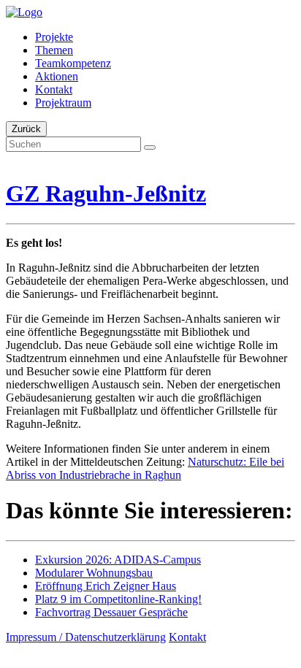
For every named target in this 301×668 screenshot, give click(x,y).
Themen (54, 50)
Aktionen (56, 76)
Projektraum (63, 102)
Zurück (26, 128)
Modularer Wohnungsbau (94, 573)
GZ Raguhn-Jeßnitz (106, 193)
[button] (150, 147)
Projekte (54, 37)
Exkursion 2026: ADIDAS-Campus (118, 559)
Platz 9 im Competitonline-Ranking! (118, 599)
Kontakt (53, 89)
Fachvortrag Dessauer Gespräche (111, 612)
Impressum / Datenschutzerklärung (86, 637)
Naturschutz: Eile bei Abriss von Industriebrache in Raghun (145, 468)
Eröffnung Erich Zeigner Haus (105, 586)
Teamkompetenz (73, 63)
